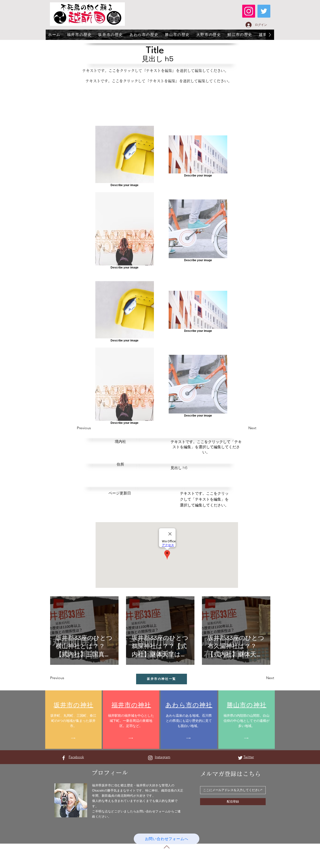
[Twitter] (263, 11)
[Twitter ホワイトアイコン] (240, 758)
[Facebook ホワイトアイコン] (64, 758)
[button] (244, 428)
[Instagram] (248, 11)
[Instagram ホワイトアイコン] (150, 758)
